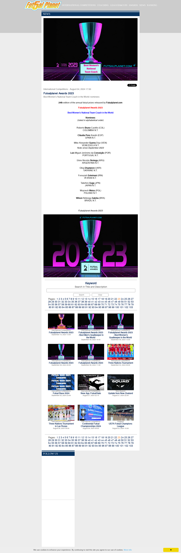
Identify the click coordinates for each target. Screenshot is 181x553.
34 (69, 301)
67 (92, 304)
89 (80, 307)
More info (128, 550)
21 (112, 299)
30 (56, 301)
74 (115, 304)
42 (95, 301)
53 (132, 301)
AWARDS (133, 5)
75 (119, 304)
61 (72, 304)
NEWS (142, 5)
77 (125, 304)
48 (115, 301)
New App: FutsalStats (91, 393)
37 (79, 301)
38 (82, 301)
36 (76, 301)
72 (109, 304)
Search (81, 295)
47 (112, 301)
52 (129, 301)
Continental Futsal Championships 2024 (91, 424)
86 (70, 307)
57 (59, 304)
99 (113, 307)
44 (102, 301)
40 (89, 301)
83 (60, 307)
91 (86, 307)
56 (56, 304)
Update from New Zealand (120, 393)
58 (62, 304)
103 (131, 307)
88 (76, 307)
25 (125, 299)
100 (117, 307)
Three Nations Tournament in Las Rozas (61, 424)
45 (105, 301)
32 (62, 301)
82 (56, 307)
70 (102, 304)
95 (99, 307)
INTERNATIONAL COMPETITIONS (79, 5)
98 (109, 307)
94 (96, 307)
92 (90, 307)
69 (99, 304)
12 (82, 299)
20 (109, 299)
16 (95, 299)
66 (89, 304)
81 (53, 307)
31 (59, 301)
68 (95, 304)
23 (119, 299)
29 (52, 301)
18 (102, 299)
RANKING (152, 5)
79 (132, 304)
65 (86, 304)
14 (89, 299)
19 (105, 299)
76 (122, 304)
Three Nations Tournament (120, 363)
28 (49, 301)
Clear (100, 295)
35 (72, 301)
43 (99, 301)
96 (103, 307)
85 (66, 307)
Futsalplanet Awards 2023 (61, 332)
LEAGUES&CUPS (118, 5)
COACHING (103, 5)
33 (66, 301)
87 (73, 307)
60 (69, 304)
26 (129, 299)
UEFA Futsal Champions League (120, 424)
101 (122, 307)
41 (92, 301)
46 (109, 301)
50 (122, 301)
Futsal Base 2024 (61, 393)
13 (86, 299)
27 (132, 299)
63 (79, 304)
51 (125, 301)
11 (79, 299)
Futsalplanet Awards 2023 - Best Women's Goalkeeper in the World (120, 335)
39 (86, 301)
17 (99, 299)
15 (92, 299)
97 (106, 307)
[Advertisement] (58, 524)
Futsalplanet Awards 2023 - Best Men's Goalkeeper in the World (90, 335)
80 (50, 307)
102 (126, 307)
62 (76, 304)
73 (112, 304)
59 (66, 304)
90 (83, 307)
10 (76, 299)
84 (63, 307)
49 (119, 301)
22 (115, 299)
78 (129, 304)
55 (52, 304)
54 (49, 304)
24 (122, 299)
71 (105, 304)
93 (93, 307)
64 (82, 304)
